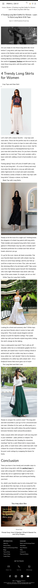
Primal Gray (13, 3)
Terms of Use (6, 552)
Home (4, 7)
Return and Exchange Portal (27, 543)
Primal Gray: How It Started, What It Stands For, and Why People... (19, 533)
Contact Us (23, 552)
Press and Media (24, 554)
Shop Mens (23, 545)
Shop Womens (23, 547)
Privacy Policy (7, 545)
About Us (5, 543)
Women (8, 7)
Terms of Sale (6, 554)
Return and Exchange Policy (10, 547)
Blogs (4, 550)
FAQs (21, 550)
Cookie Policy (6, 556)
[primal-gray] (32, 3)
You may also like (19, 503)
